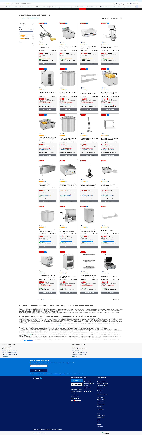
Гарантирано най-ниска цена (45, 58)
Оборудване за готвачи (7, 348)
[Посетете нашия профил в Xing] (90, 391)
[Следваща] (52, 300)
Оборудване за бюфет (7, 347)
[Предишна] (41, 300)
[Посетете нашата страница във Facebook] (86, 391)
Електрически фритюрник (77, 350)
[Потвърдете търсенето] (113, 3)
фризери (59, 324)
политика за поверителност (59, 373)
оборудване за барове (28, 340)
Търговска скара (75, 347)
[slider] (19, 31)
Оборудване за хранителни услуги (9, 352)
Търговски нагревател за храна (79, 354)
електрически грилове (27, 334)
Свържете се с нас (77, 380)
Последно (56, 299)
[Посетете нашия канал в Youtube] (84, 391)
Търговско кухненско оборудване (9, 350)
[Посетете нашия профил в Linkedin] (88, 391)
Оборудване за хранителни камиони (10, 354)
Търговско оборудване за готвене (79, 348)
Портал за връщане (76, 384)
